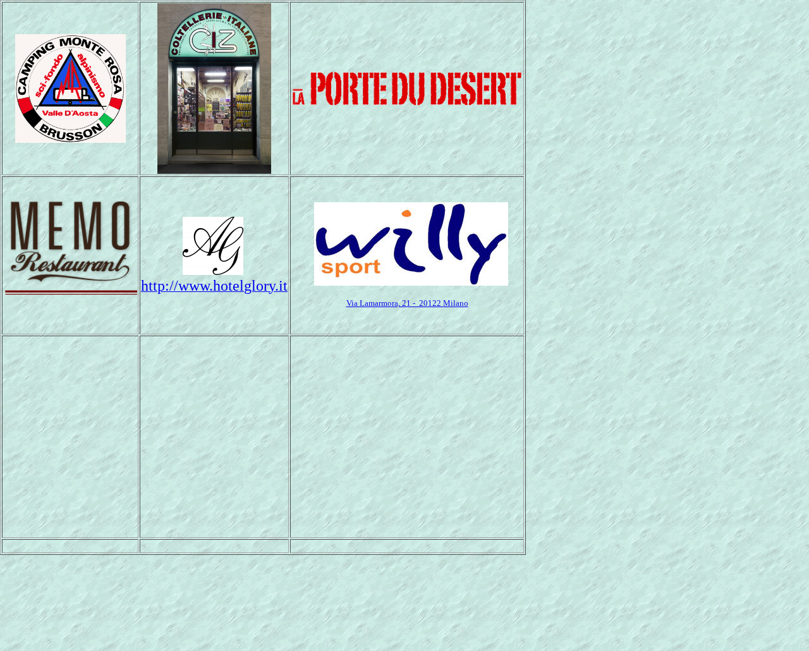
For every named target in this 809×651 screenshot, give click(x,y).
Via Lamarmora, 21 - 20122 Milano (407, 303)
